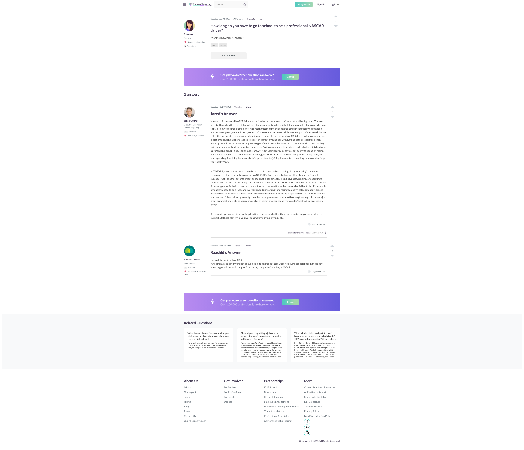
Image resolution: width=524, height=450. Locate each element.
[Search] (244, 4)
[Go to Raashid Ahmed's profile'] (190, 251)
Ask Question (304, 4)
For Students (231, 387)
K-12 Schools (271, 387)
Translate (251, 19)
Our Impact (190, 392)
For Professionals (233, 392)
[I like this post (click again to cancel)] (335, 16)
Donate (228, 401)
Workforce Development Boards (281, 406)
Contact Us (190, 416)
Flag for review (317, 224)
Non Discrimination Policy (318, 416)
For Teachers (231, 396)
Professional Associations (277, 416)
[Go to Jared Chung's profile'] (190, 113)
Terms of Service (313, 406)
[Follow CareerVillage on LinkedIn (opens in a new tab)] (307, 427)
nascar (223, 45)
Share (261, 19)
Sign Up (321, 4)
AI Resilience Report (315, 392)
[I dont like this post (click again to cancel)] (335, 26)
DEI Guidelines (312, 401)
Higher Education (273, 396)
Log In (333, 4)
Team (187, 396)
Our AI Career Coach (195, 420)
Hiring (187, 401)
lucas (308, 233)
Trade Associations (274, 411)
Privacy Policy (311, 411)
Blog (186, 406)
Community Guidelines (316, 396)
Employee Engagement (276, 401)
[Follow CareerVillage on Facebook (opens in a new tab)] (307, 422)
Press (187, 411)
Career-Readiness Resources (319, 387)
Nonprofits (270, 392)
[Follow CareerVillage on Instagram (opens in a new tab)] (307, 433)
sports (214, 45)
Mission (188, 387)
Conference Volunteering (277, 420)
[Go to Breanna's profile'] (190, 26)
